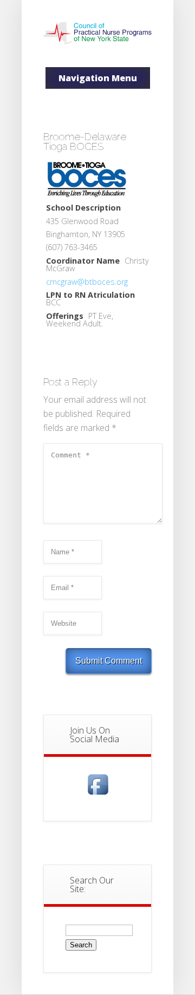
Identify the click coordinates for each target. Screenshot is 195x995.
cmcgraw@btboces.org (87, 282)
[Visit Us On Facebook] (98, 795)
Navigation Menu (97, 78)
